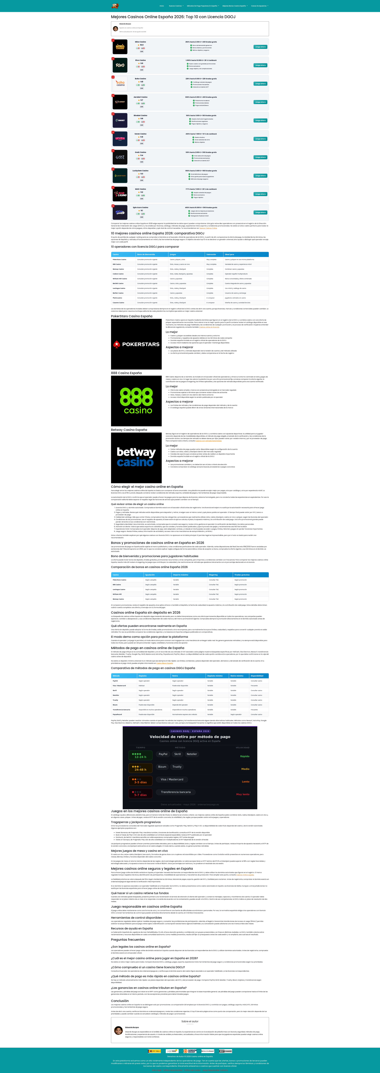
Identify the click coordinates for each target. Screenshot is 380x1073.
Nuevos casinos (175, 6)
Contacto (224, 1070)
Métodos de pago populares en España (202, 6)
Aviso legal (156, 1070)
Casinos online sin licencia (209, 327)
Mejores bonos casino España (234, 6)
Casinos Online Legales (245, 875)
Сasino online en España (202, 1056)
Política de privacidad (172, 1070)
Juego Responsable (210, 1070)
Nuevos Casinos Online (208, 228)
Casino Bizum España (164, 663)
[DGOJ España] (154, 1051)
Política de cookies (192, 1070)
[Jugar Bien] (172, 1051)
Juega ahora (260, 47)
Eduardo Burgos (125, 24)
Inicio (162, 6)
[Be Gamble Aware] (207, 1051)
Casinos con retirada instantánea (208, 441)
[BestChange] (225, 1051)
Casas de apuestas (258, 6)
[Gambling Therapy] (190, 1051)
